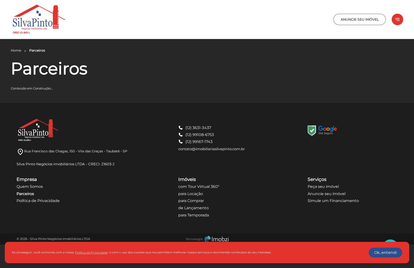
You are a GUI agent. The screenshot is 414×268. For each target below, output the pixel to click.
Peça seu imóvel (323, 186)
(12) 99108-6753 (199, 134)
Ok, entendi (385, 252)
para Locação (190, 193)
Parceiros (25, 193)
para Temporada (193, 215)
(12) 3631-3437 (198, 127)
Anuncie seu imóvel (326, 193)
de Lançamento (193, 208)
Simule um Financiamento (333, 200)
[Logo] (39, 19)
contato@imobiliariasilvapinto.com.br (211, 149)
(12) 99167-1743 (199, 141)
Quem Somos (30, 186)
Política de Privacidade (38, 200)
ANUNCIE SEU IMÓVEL (360, 19)
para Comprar (191, 200)
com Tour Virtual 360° (198, 186)
